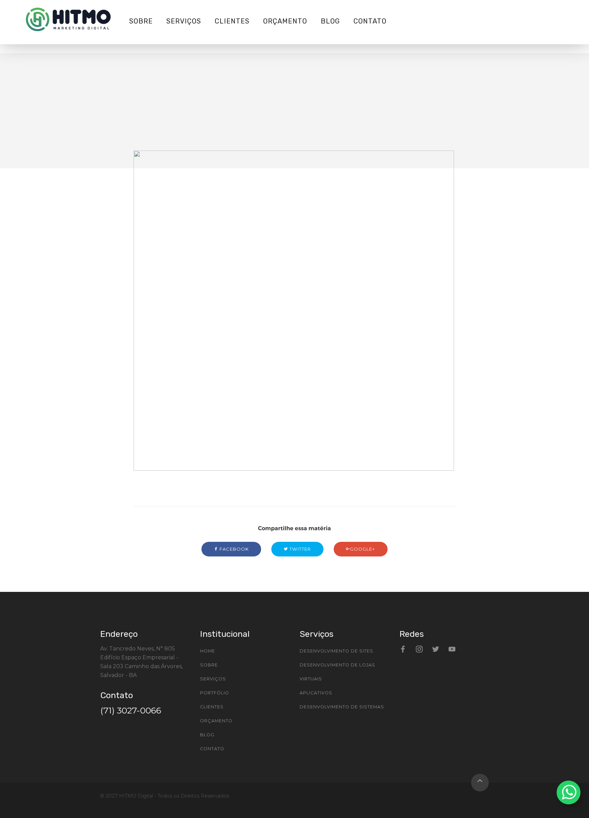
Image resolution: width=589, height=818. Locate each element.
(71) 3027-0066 (130, 710)
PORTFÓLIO (214, 692)
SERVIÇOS (183, 21)
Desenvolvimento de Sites (336, 651)
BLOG (330, 21)
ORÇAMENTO (285, 21)
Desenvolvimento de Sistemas (342, 706)
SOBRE (141, 21)
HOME (207, 651)
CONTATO (370, 21)
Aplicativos (316, 692)
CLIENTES (232, 21)
